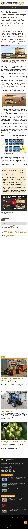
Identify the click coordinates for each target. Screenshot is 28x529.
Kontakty (9, 517)
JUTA (3, 220)
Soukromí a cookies (20, 519)
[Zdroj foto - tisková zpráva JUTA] (14, 105)
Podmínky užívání (20, 517)
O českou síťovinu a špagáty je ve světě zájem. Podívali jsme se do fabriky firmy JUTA (15, 233)
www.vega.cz (14, 527)
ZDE (24, 178)
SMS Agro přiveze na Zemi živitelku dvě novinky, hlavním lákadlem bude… (16, 489)
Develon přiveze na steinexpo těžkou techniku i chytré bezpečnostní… (17, 510)
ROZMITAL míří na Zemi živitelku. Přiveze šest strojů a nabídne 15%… (16, 484)
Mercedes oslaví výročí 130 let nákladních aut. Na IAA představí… (16, 504)
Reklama (14, 517)
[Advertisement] (14, 296)
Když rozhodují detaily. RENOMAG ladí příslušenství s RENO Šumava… (16, 499)
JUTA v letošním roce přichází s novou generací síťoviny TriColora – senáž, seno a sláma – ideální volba (15, 230)
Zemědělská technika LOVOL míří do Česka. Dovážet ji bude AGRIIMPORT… (17, 478)
